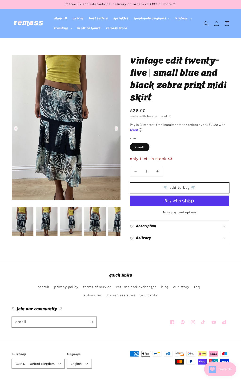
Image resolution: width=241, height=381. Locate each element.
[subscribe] (91, 322)
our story (181, 287)
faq (197, 287)
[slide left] (16, 128)
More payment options (179, 212)
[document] (66, 128)
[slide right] (116, 128)
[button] (152, 19)
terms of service (97, 287)
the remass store (121, 295)
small (140, 147)
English (76, 363)
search (43, 287)
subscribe (92, 295)
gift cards (149, 295)
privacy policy (66, 287)
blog (164, 287)
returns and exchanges (136, 287)
